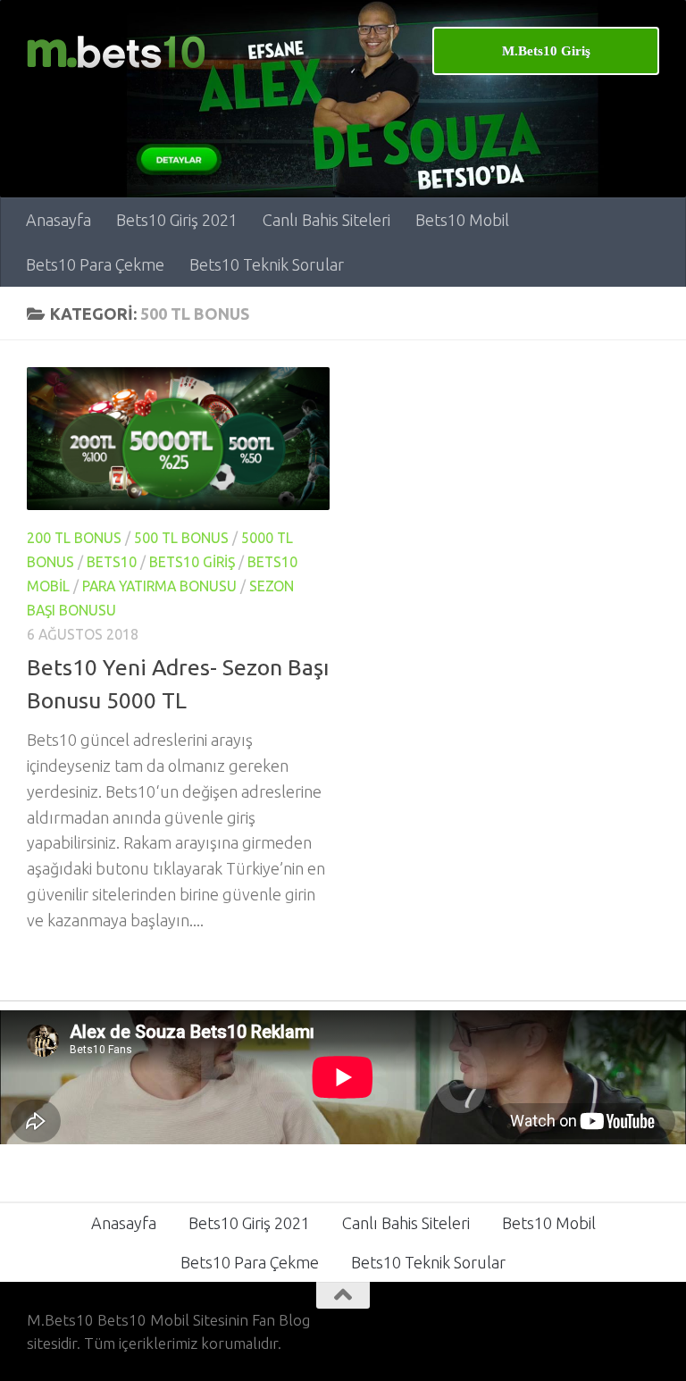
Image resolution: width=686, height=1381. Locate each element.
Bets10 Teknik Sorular (266, 264)
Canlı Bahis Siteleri (326, 220)
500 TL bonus (181, 538)
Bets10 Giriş (192, 562)
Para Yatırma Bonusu (159, 586)
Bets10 (112, 562)
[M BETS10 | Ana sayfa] (116, 52)
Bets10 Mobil (462, 220)
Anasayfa (58, 220)
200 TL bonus (74, 538)
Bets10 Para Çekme (95, 264)
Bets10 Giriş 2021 (177, 220)
